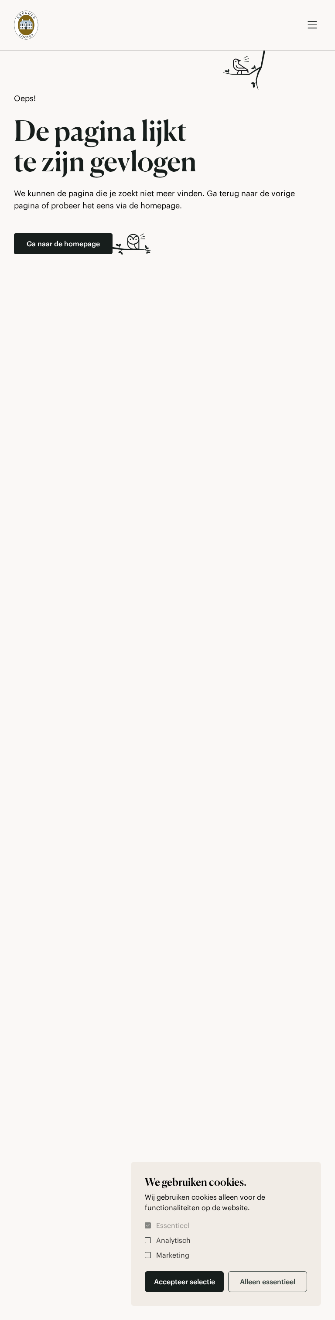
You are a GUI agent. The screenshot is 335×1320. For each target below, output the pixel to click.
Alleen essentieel (267, 1281)
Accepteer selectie (184, 1281)
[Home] (26, 25)
